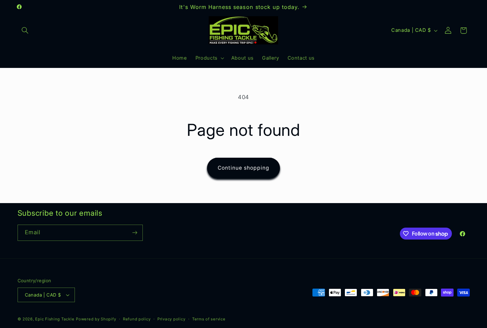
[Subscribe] (134, 233)
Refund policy (137, 319)
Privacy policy (171, 319)
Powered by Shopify (96, 319)
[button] (25, 30)
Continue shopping (244, 168)
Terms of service (209, 319)
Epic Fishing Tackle (54, 319)
